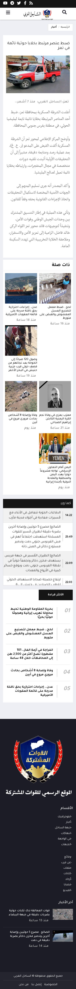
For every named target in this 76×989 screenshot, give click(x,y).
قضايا (67, 884)
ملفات (67, 868)
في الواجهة (64, 838)
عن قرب (66, 862)
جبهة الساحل (63, 827)
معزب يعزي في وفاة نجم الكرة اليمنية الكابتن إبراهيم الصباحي (55, 419)
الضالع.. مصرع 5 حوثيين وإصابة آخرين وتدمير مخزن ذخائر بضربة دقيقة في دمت (30, 936)
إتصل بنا (36, 984)
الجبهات (66, 844)
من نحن (24, 984)
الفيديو (67, 890)
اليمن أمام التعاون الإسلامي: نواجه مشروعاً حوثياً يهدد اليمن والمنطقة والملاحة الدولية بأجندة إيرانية (55, 475)
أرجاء (68, 879)
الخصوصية (50, 984)
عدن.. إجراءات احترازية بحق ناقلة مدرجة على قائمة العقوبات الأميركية (21, 311)
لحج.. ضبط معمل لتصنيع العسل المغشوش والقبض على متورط (29, 634)
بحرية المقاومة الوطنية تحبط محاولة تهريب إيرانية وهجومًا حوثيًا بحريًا (31, 613)
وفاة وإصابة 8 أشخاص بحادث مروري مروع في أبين (22, 419)
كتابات (67, 873)
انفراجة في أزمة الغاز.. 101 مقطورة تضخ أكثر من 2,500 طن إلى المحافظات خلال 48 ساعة (30, 654)
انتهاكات (66, 833)
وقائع (67, 857)
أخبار (54, 27)
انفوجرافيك (64, 816)
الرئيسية (65, 27)
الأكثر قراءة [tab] (56, 594)
